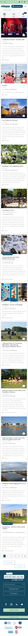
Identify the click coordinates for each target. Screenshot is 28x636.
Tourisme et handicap (20, 623)
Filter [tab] (23, 16)
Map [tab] (14, 16)
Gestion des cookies (14, 617)
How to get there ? (14, 589)
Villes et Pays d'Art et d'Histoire (16, 631)
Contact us (15, 593)
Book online (14, 610)
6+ (12, 556)
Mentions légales (16, 615)
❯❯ (25, 556)
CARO (10, 631)
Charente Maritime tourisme (8, 627)
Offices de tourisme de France (7, 623)
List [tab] (4, 16)
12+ (16, 556)
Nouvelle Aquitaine (18, 627)
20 (19, 556)
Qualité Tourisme (14, 623)
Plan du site (10, 615)
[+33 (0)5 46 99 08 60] (1, 1)
